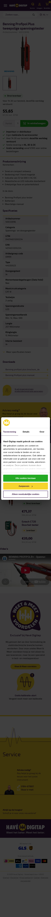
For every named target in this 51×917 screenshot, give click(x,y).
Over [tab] (42, 432)
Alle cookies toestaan (25, 478)
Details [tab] (26, 432)
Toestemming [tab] (9, 432)
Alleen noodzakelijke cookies (25, 494)
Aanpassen (24, 486)
